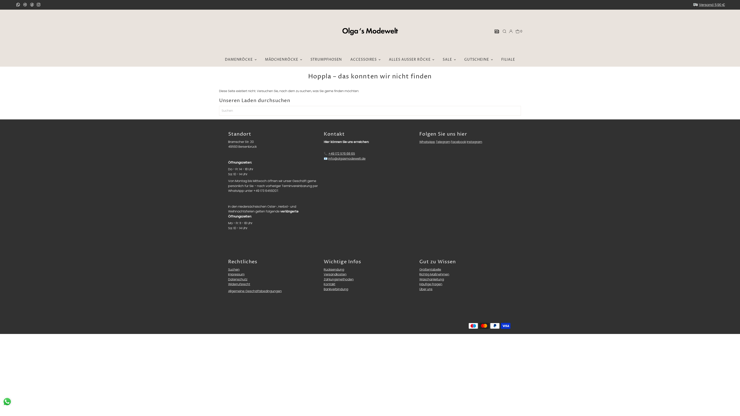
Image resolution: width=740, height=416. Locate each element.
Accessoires (364, 59)
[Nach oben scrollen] (732, 405)
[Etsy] (18, 4)
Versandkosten (335, 274)
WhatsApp (427, 142)
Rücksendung (334, 269)
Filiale (508, 59)
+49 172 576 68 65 (341, 153)
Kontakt (329, 284)
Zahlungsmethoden (339, 279)
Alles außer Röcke (410, 59)
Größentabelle (430, 269)
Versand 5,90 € (712, 4)
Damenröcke (239, 59)
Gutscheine (477, 59)
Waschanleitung (431, 279)
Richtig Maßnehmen (434, 274)
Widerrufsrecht (239, 284)
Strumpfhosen (326, 59)
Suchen (234, 269)
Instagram (474, 142)
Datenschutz (237, 279)
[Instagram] (38, 5)
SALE (448, 59)
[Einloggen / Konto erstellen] (511, 31)
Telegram (443, 142)
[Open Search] (504, 31)
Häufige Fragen (430, 284)
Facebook (458, 142)
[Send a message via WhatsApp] (7, 401)
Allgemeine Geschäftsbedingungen (255, 291)
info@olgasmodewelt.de (347, 158)
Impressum (236, 274)
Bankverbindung (336, 289)
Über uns (425, 289)
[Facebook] (32, 4)
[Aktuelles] (497, 31)
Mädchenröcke (282, 59)
